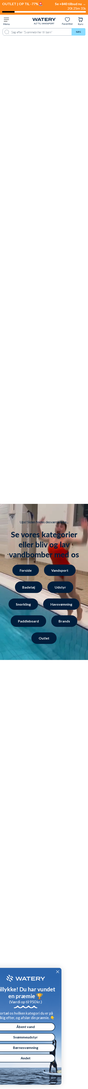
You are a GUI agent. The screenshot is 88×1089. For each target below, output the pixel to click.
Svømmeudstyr (40, 1037)
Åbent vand (40, 1027)
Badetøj (28, 587)
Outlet (44, 638)
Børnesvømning (40, 1047)
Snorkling (23, 604)
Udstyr (60, 587)
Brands (64, 621)
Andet (40, 1058)
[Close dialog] (72, 972)
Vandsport (59, 570)
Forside (26, 570)
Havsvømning (61, 604)
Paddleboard (28, 621)
